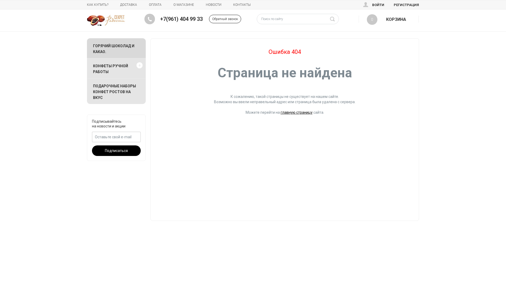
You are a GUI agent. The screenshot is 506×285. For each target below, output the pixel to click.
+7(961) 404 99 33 (181, 19)
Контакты (242, 5)
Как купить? (97, 5)
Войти (378, 5)
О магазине (183, 5)
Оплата (155, 5)
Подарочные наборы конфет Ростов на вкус (114, 92)
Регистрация (406, 5)
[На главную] (106, 20)
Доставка (128, 5)
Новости (213, 5)
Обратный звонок (225, 19)
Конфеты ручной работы (110, 69)
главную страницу (297, 112)
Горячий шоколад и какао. (113, 49)
